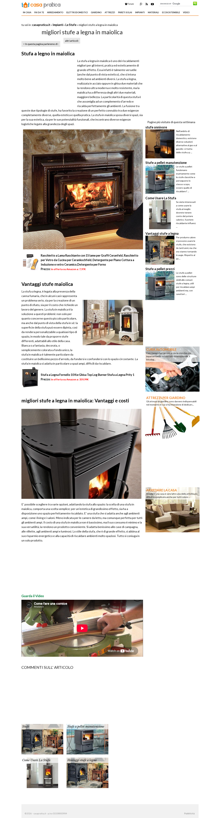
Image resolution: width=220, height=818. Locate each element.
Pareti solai (125, 12)
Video (186, 12)
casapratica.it (41, 25)
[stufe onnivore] (160, 143)
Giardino (96, 12)
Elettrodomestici (77, 12)
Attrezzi (110, 12)
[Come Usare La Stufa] (42, 772)
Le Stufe (70, 25)
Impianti (140, 12)
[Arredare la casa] (172, 509)
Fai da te (39, 12)
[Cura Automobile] (172, 369)
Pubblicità (189, 813)
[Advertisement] (59, 21)
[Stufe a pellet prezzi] (160, 285)
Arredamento (55, 12)
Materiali (153, 12)
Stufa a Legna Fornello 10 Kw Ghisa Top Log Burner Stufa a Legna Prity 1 (87, 374)
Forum (130, 4)
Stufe (25, 726)
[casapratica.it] (41, 4)
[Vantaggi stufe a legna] (87, 772)
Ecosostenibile (171, 12)
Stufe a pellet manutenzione (85, 726)
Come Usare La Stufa (36, 760)
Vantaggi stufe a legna (82, 760)
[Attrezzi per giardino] (172, 417)
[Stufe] (42, 739)
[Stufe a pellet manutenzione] (87, 739)
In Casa (27, 12)
